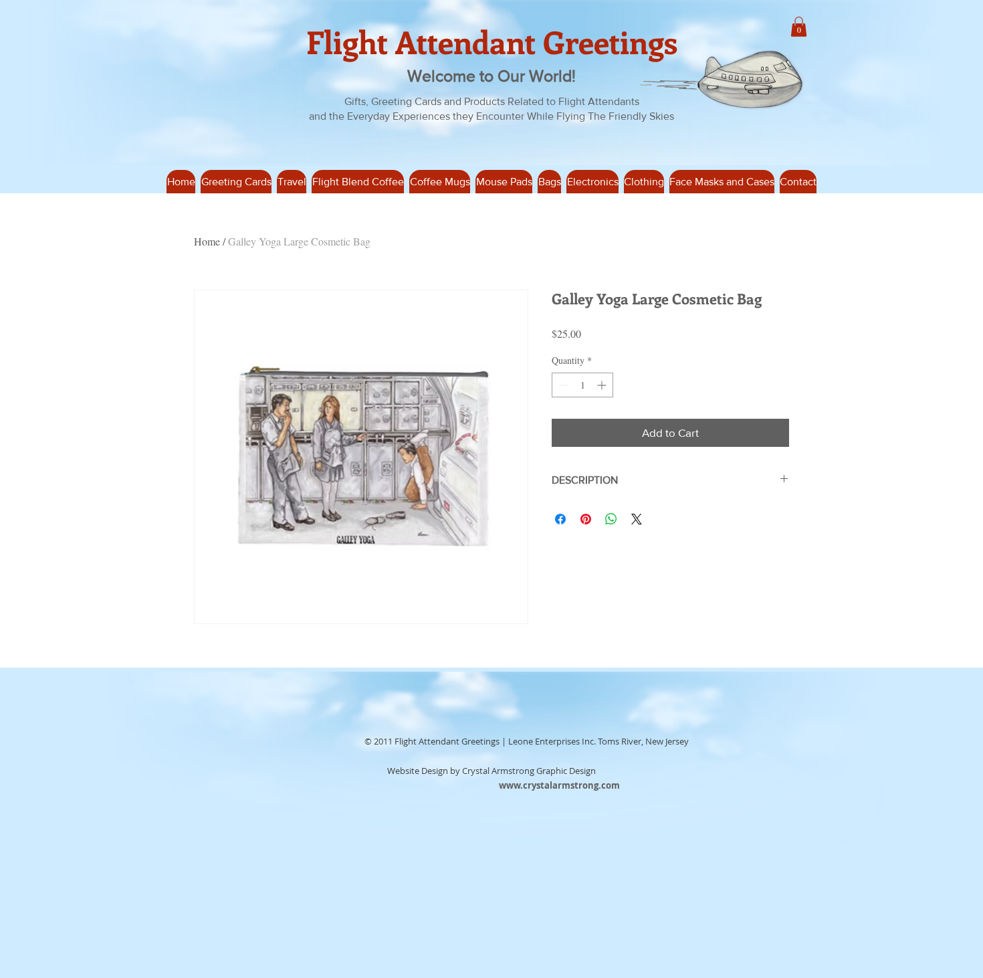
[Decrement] (562, 385)
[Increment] (602, 385)
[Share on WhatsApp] (611, 519)
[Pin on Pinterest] (586, 519)
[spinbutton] (582, 385)
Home (207, 241)
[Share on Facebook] (560, 519)
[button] (291, 181)
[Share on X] (637, 519)
